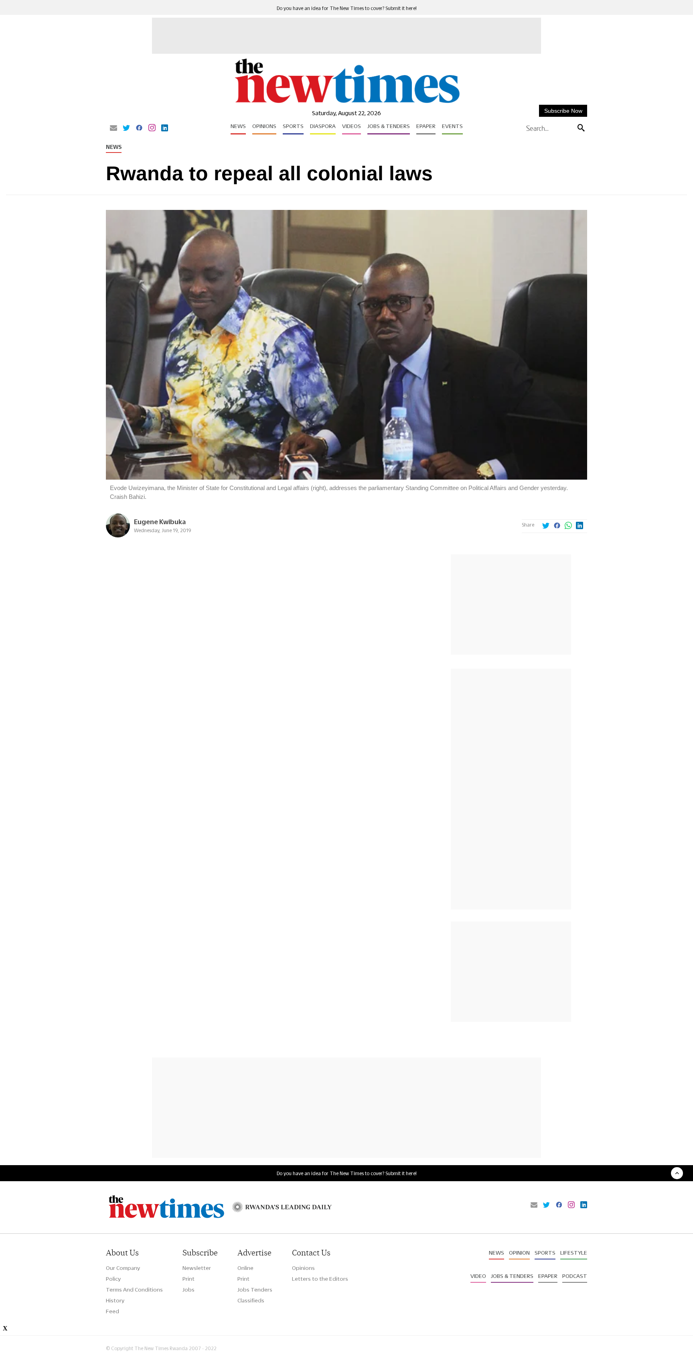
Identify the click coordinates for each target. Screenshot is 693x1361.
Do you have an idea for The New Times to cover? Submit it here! (347, 8)
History (115, 1300)
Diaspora (323, 126)
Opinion (519, 1252)
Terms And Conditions (134, 1289)
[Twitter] (126, 128)
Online (245, 1268)
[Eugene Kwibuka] (118, 535)
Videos (351, 126)
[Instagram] (152, 128)
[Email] (113, 128)
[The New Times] (346, 103)
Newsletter (196, 1268)
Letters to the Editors (320, 1279)
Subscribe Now (563, 111)
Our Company (123, 1268)
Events (452, 126)
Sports (293, 126)
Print (188, 1279)
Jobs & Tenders (388, 126)
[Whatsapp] (568, 526)
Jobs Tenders (254, 1289)
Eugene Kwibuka (160, 521)
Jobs (188, 1289)
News (238, 126)
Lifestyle (573, 1252)
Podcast (574, 1276)
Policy (113, 1279)
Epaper (426, 126)
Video (478, 1276)
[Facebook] (139, 128)
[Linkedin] (164, 128)
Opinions (264, 126)
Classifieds (250, 1300)
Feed (112, 1311)
